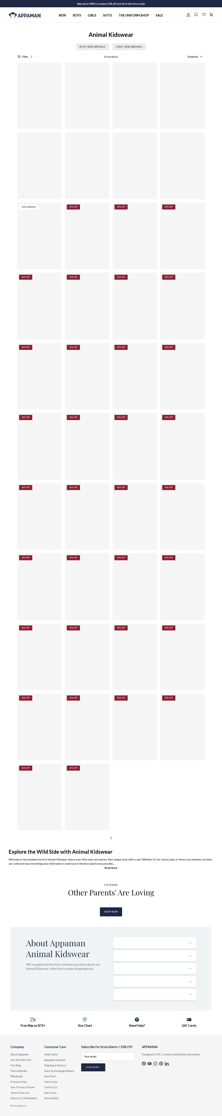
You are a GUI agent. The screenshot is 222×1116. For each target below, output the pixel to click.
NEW (62, 15)
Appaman (22, 1105)
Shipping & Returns (55, 1065)
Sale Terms (50, 1092)
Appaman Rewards (54, 1059)
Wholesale (16, 1076)
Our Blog (15, 1065)
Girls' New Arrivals (129, 46)
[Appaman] (25, 15)
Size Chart (50, 1076)
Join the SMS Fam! (20, 1059)
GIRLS (92, 15)
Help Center (51, 1054)
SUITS (107, 15)
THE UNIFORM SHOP (134, 15)
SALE (159, 15)
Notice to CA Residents (23, 1098)
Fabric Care (51, 1081)
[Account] (187, 15)
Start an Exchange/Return (59, 1070)
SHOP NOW (111, 911)
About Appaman (19, 1054)
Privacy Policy (18, 1081)
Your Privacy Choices (22, 1087)
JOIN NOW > (93, 1067)
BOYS (77, 15)
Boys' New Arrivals (92, 46)
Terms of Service (19, 1092)
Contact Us (50, 1087)
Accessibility (51, 1098)
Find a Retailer (18, 1070)
